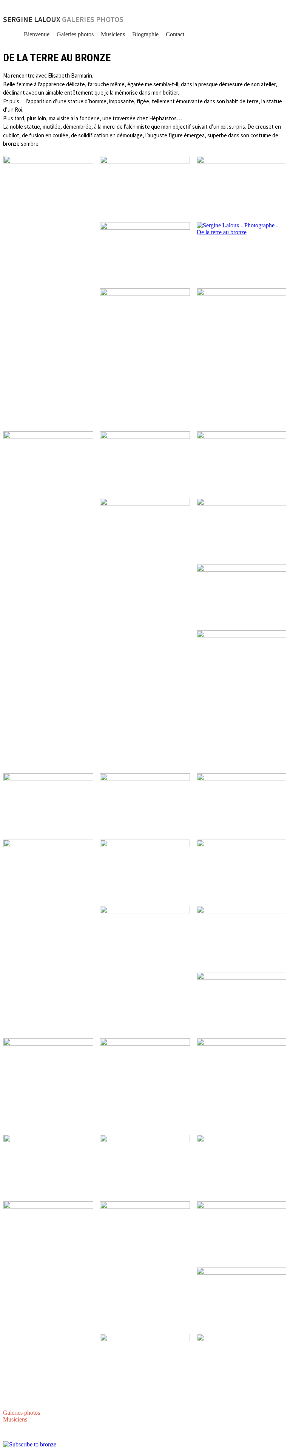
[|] (48, 223)
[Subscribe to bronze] (29, 1444)
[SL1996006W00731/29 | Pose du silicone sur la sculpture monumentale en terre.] (242, 251)
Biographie (145, 34)
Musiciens (113, 34)
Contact (175, 34)
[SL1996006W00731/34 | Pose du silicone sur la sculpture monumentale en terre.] (242, 356)
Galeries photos (75, 34)
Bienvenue (36, 34)
